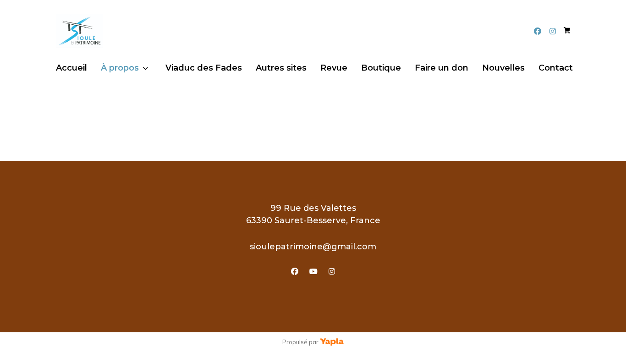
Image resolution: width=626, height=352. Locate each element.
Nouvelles (503, 68)
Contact (555, 68)
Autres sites (281, 68)
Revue (333, 68)
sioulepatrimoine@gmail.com (313, 247)
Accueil (71, 68)
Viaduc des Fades (203, 68)
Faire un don (441, 68)
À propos (120, 68)
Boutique (381, 68)
